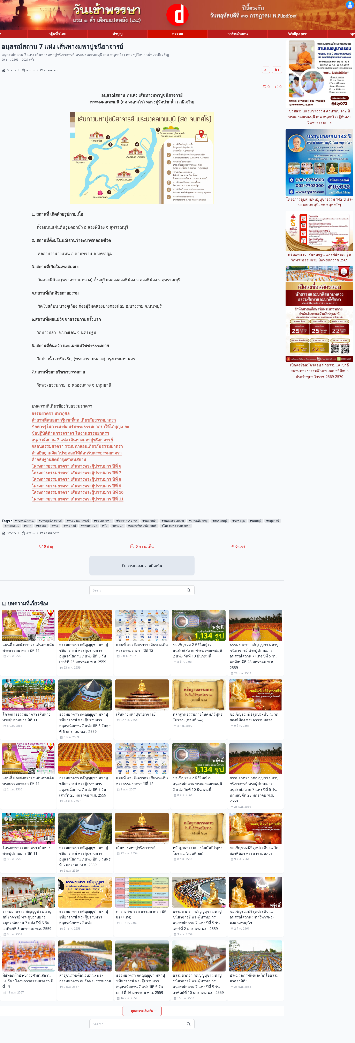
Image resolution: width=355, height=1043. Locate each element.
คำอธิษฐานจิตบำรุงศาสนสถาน (59, 459)
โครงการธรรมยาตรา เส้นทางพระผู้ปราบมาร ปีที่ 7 (76, 472)
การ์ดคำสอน (237, 33)
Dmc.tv (11, 70)
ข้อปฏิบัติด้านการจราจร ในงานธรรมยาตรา (70, 433)
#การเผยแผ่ (12, 526)
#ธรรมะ (41, 526)
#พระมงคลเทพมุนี (78, 521)
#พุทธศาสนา (89, 526)
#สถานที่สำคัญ (198, 521)
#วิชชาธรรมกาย (126, 521)
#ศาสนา (117, 526)
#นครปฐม (238, 521)
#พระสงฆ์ (69, 526)
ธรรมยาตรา (51, 70)
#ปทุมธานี (272, 521)
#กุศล (27, 526)
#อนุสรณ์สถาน (24, 521)
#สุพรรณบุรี (219, 521)
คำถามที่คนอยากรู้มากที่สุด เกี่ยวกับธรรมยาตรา (74, 420)
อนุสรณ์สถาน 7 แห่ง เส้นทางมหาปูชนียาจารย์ (72, 440)
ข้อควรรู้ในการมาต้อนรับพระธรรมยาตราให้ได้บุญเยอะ (80, 426)
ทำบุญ (117, 33)
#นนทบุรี (255, 521)
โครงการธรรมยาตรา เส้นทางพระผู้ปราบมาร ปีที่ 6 (76, 466)
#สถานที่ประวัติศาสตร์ (142, 526)
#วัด (104, 526)
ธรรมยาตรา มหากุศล (51, 413)
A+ (277, 70)
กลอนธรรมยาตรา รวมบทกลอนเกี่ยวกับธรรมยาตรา (77, 446)
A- (265, 70)
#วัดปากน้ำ (149, 521)
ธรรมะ (177, 33)
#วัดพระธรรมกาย (172, 521)
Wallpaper (297, 33)
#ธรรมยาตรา (102, 521)
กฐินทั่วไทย (57, 33)
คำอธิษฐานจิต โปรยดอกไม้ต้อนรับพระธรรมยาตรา (77, 453)
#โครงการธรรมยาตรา (175, 526)
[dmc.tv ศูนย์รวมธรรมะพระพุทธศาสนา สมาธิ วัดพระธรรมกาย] (177, 15)
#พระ (55, 526)
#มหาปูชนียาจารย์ (50, 521)
